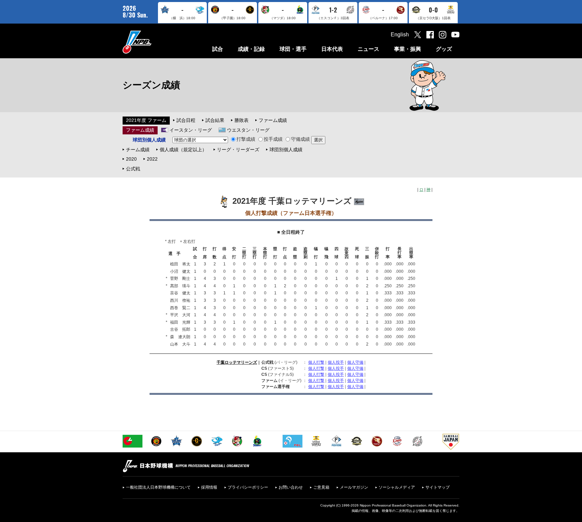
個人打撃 (316, 362)
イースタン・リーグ (190, 130)
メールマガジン (354, 487)
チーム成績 (138, 149)
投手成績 (273, 139)
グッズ (444, 49)
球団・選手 (293, 49)
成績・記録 (251, 49)
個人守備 (355, 362)
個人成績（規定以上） (183, 149)
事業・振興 (407, 49)
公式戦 (133, 168)
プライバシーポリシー (248, 487)
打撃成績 (245, 139)
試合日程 (185, 120)
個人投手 (336, 362)
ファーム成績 (273, 120)
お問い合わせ (291, 487)
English (400, 34)
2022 (152, 159)
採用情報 (209, 487)
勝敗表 (241, 120)
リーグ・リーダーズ (238, 149)
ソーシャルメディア (397, 487)
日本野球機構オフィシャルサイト (154, 42)
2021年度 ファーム (146, 120)
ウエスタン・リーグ (248, 130)
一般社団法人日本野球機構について (158, 487)
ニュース (368, 49)
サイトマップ (437, 487)
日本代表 (332, 49)
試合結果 (214, 120)
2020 (131, 159)
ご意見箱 (321, 487)
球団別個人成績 (285, 149)
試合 (217, 49)
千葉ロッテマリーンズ (237, 362)
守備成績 (300, 139)
